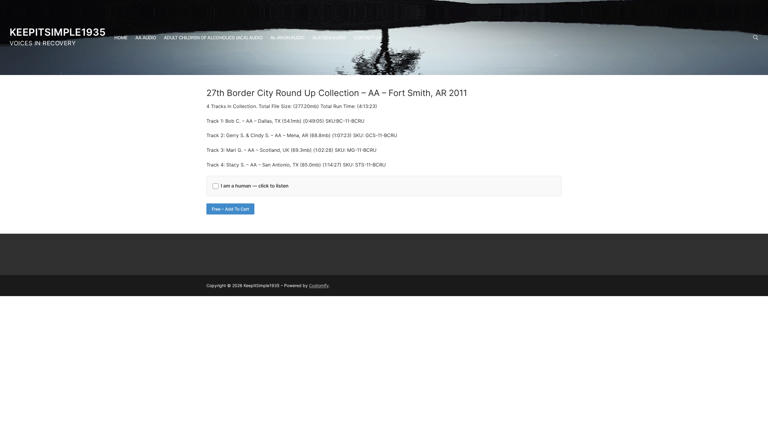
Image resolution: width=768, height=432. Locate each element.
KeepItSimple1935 (58, 32)
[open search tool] (755, 37)
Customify (319, 285)
